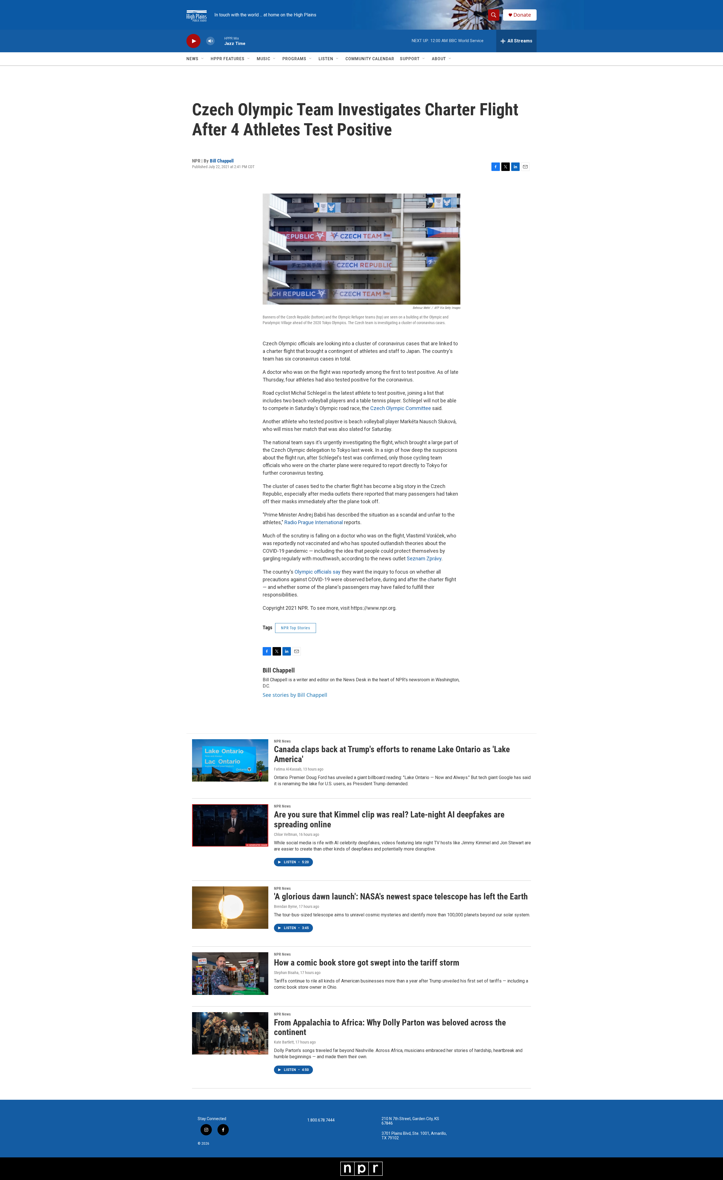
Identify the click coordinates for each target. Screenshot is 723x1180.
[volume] (210, 41)
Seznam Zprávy (424, 558)
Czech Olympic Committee (400, 408)
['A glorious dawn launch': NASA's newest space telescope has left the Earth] (230, 907)
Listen (326, 59)
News (192, 59)
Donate (522, 15)
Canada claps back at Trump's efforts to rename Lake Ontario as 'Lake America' (392, 754)
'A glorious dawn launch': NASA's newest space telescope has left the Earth (401, 896)
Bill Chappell (222, 161)
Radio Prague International (313, 522)
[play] (193, 41)
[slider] (219, 41)
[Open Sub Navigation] (203, 59)
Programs (294, 59)
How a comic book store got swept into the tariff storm (366, 963)
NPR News (282, 741)
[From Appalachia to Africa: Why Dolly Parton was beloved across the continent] (230, 1033)
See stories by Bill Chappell (295, 694)
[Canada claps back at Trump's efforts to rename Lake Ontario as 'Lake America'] (230, 760)
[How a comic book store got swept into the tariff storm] (230, 973)
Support (410, 59)
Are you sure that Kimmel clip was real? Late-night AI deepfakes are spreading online (389, 819)
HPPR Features (228, 59)
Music (263, 59)
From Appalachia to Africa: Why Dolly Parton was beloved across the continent (390, 1027)
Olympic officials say (318, 572)
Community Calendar (369, 59)
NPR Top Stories (295, 628)
